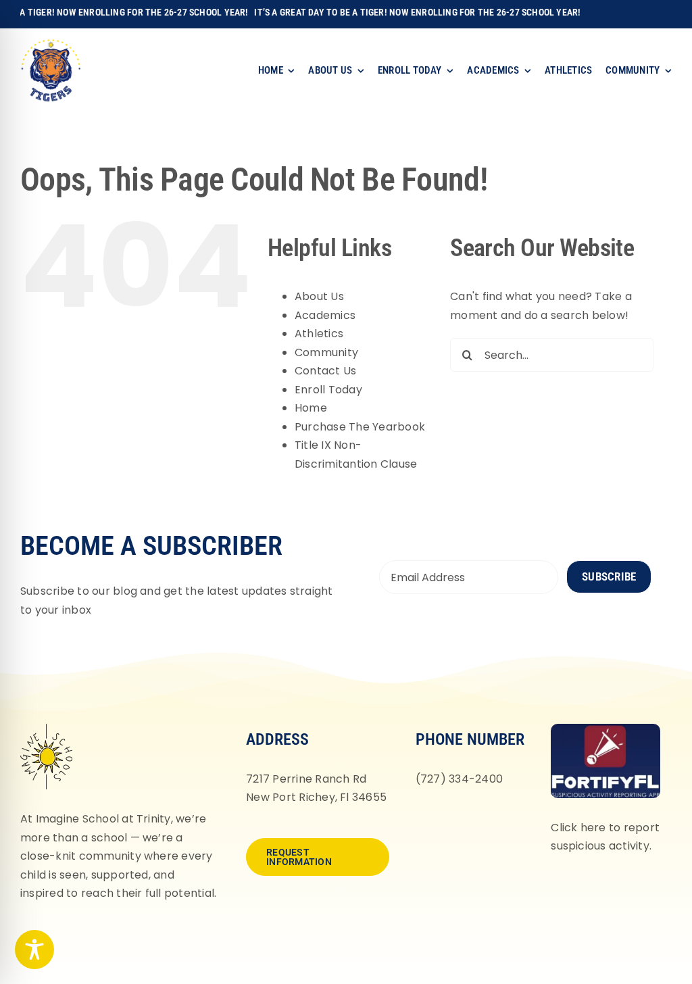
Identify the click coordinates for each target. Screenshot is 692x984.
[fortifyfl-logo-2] (605, 729)
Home (311, 408)
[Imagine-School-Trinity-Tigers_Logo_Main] (50, 43)
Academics (325, 315)
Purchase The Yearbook (360, 427)
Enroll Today (328, 389)
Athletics (319, 333)
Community (326, 352)
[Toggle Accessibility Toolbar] (34, 949)
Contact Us (325, 370)
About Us (319, 296)
